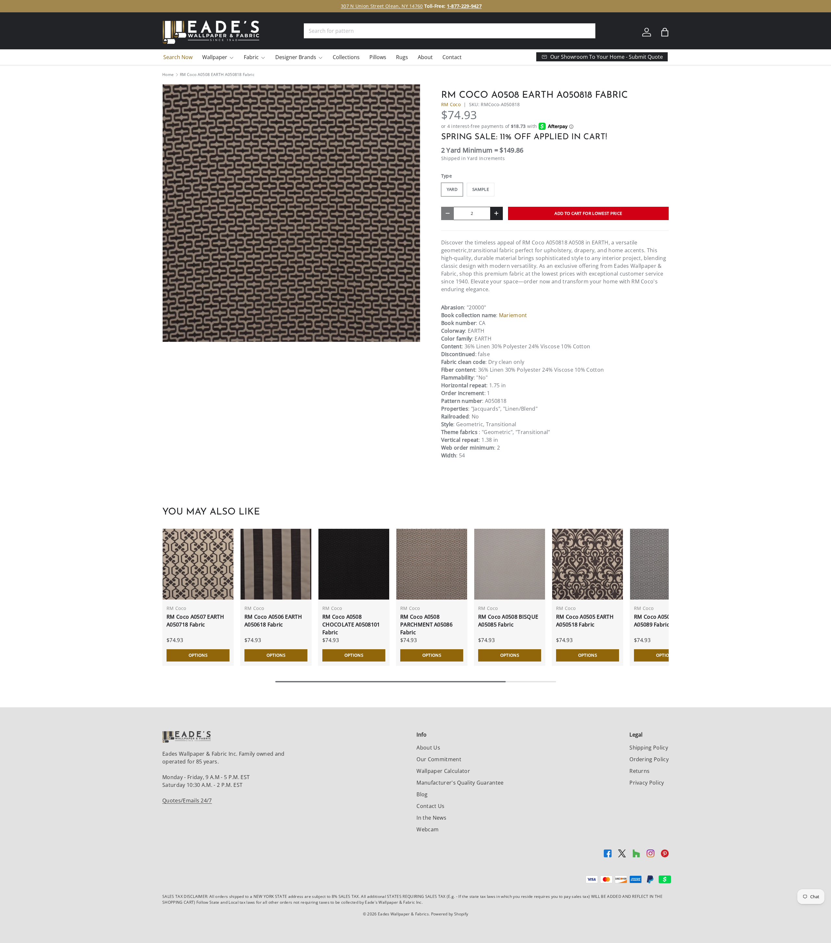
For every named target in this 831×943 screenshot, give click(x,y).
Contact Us (430, 806)
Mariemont (513, 315)
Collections (346, 57)
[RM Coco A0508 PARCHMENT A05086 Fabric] (431, 564)
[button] (665, 32)
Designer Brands (295, 57)
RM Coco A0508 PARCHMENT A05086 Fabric (426, 624)
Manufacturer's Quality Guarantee (459, 782)
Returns (639, 771)
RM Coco (451, 104)
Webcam (427, 829)
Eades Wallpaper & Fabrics (403, 914)
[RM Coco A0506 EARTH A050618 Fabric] (276, 564)
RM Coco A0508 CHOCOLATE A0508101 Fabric (351, 624)
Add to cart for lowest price (588, 213)
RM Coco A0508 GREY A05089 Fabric (661, 620)
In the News (431, 817)
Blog (422, 794)
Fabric (251, 57)
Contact (452, 57)
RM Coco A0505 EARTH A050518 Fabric (585, 620)
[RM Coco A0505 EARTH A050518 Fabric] (587, 564)
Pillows (377, 57)
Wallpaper (214, 57)
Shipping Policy (648, 747)
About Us (428, 747)
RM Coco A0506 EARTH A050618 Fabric (273, 620)
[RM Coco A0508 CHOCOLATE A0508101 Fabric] (353, 564)
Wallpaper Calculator (443, 771)
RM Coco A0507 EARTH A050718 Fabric (195, 620)
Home (168, 75)
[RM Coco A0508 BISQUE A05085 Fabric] (509, 564)
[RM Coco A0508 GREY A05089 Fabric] (665, 564)
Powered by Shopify (449, 914)
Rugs (402, 57)
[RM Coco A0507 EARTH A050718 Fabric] (198, 564)
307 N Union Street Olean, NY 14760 (390, 6)
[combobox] (449, 30)
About (425, 57)
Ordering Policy (649, 759)
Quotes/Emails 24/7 (187, 800)
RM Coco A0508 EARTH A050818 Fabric (217, 75)
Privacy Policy (646, 782)
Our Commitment (438, 759)
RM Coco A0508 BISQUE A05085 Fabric (508, 620)
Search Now (177, 57)
